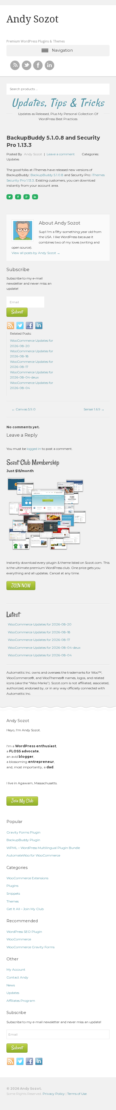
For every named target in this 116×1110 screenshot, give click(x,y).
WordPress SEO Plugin (24, 932)
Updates (12, 159)
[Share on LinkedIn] (35, 196)
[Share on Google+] (26, 196)
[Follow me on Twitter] (26, 65)
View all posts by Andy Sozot (36, 253)
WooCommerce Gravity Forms (30, 947)
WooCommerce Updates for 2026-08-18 (39, 632)
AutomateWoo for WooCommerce (33, 855)
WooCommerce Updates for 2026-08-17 (39, 640)
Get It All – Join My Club (25, 909)
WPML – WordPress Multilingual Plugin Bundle (43, 848)
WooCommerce (18, 939)
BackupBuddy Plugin (23, 840)
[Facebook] (29, 326)
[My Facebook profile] (38, 65)
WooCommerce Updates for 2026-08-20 (39, 624)
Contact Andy (17, 977)
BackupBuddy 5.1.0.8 (46, 175)
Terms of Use (77, 1094)
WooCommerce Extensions (27, 878)
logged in (34, 449)
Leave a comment (61, 154)
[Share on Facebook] (18, 196)
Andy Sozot (32, 19)
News (10, 985)
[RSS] (15, 65)
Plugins (12, 886)
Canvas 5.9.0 (24, 409)
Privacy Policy (54, 1094)
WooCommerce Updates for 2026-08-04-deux (44, 647)
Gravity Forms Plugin (23, 832)
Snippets (13, 893)
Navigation (62, 50)
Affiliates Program (20, 1001)
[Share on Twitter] (9, 196)
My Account (15, 969)
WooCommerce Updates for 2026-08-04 (40, 655)
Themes (12, 901)
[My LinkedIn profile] (49, 65)
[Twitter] (20, 326)
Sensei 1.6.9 (94, 409)
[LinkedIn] (39, 326)
